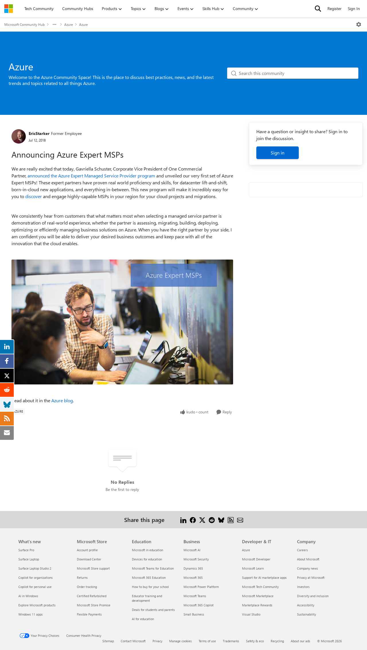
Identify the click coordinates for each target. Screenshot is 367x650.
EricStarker (39, 133)
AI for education (143, 619)
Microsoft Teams (195, 596)
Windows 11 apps (30, 614)
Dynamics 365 (193, 568)
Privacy (157, 641)
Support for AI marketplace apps (264, 577)
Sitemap (108, 641)
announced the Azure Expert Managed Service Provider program (91, 176)
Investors (303, 587)
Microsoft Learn (253, 568)
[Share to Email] (240, 519)
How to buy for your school (150, 587)
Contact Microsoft (133, 641)
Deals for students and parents (153, 610)
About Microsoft (308, 559)
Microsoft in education (147, 550)
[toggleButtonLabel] (359, 24)
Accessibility (305, 605)
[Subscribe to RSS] (231, 519)
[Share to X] (202, 519)
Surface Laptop (28, 559)
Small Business (194, 614)
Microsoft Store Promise (93, 605)
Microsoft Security (196, 559)
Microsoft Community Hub (24, 24)
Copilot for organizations (35, 577)
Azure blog (62, 400)
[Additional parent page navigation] (54, 24)
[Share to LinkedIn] (183, 519)
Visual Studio (251, 614)
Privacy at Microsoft (311, 577)
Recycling (277, 641)
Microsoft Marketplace (258, 596)
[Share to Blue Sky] (221, 519)
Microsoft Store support (93, 568)
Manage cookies (180, 641)
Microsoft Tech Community (260, 587)
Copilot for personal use (35, 587)
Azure (68, 24)
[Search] (318, 8)
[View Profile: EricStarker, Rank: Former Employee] (18, 136)
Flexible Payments (89, 614)
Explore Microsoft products (37, 605)
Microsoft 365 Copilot (199, 605)
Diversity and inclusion (313, 596)
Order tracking (87, 587)
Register (334, 8)
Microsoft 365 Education (149, 577)
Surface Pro (26, 550)
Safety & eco (255, 641)
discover (33, 196)
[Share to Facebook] (193, 519)
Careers (302, 550)
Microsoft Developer (256, 559)
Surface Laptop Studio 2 (34, 568)
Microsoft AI (192, 550)
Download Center (89, 559)
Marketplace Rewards (257, 605)
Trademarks (231, 641)
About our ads (300, 641)
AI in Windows (28, 596)
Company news (307, 568)
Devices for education (147, 559)
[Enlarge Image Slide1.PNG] (122, 322)
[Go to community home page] (8, 8)
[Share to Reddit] (212, 519)
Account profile (87, 550)
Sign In (354, 8)
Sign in (277, 153)
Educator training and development (147, 598)
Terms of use (207, 641)
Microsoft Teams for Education (153, 568)
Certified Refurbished (91, 596)
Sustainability (306, 614)
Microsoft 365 (193, 577)
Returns (82, 577)
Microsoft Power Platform (201, 587)
